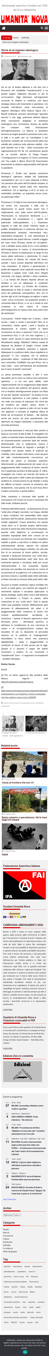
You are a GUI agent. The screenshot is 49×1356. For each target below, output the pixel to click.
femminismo (34, 1282)
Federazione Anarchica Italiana (15, 1282)
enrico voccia (8, 703)
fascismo (34, 1277)
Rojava (17, 1307)
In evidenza (8, 1248)
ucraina (30, 1322)
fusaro (16, 703)
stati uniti (30, 1312)
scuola (15, 1312)
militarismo (8, 1297)
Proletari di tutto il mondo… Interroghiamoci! (12, 734)
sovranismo (5, 706)
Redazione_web (25, 56)
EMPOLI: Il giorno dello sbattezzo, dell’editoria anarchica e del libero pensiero (26, 1165)
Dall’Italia (7, 1245)
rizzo (32, 703)
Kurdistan (38, 1287)
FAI (27, 1277)
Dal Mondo (7, 1242)
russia (31, 1307)
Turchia (22, 1322)
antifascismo (37, 1266)
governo (15, 1287)
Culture (6, 1239)
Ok (25, 1352)
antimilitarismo (9, 1272)
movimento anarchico (12, 1302)
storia (38, 1312)
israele (30, 1287)
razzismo (41, 1302)
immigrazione (25, 703)
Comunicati (8, 1236)
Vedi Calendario (9, 1199)
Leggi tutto (7, 1009)
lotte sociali (23, 1292)
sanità (38, 1307)
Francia (6, 1287)
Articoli (6, 1232)
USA (36, 1322)
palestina (31, 1302)
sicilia (22, 1312)
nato (24, 1302)
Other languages (10, 1251)
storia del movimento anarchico (16, 1317)
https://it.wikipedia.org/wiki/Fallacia (17, 682)
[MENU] (46, 28)
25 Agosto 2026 (9, 779)
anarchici (7, 1266)
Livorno (13, 1292)
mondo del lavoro (21, 1297)
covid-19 (31, 1272)
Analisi (6, 1229)
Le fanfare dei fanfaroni (36, 733)
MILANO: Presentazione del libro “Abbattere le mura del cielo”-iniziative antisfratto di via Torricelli (28, 1131)
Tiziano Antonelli (36, 1317)
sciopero (7, 1312)
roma (25, 1307)
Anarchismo (17, 1266)
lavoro (6, 1292)
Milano (32, 1292)
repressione (8, 1307)
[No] (45, 1346)
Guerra (22, 1287)
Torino (6, 1322)
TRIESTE (14, 1322)
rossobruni (39, 703)
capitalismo (21, 1272)
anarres (27, 1266)
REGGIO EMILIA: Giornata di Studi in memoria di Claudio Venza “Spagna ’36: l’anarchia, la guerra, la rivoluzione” (28, 1190)
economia (7, 1277)
